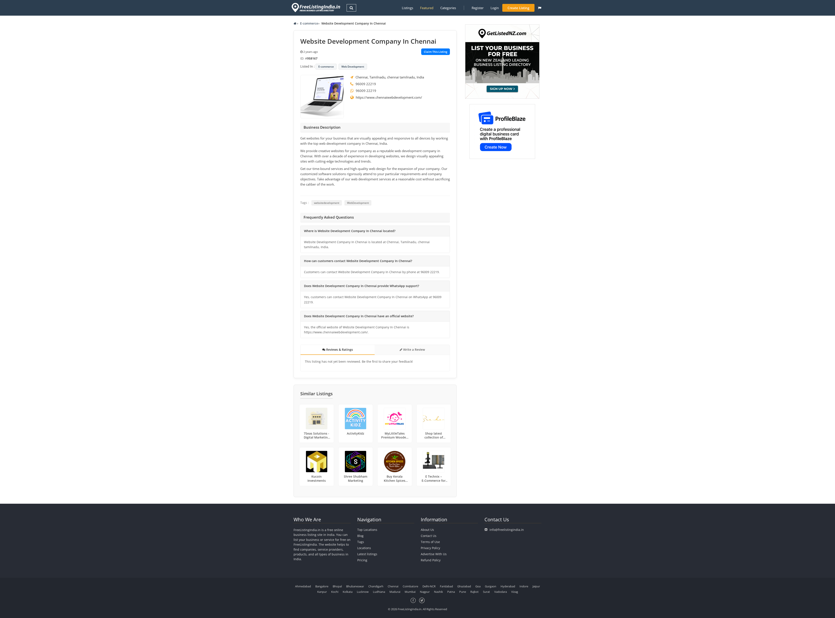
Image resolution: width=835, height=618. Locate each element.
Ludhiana (379, 592)
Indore (523, 586)
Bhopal (337, 586)
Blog (360, 536)
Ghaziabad (464, 586)
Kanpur (322, 592)
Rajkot (474, 592)
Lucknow (363, 592)
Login (495, 8)
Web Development (352, 66)
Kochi (334, 592)
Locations (364, 548)
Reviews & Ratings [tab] (339, 349)
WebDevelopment (358, 203)
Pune (462, 592)
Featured (426, 8)
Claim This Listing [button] (435, 52)
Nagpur (425, 592)
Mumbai (410, 592)
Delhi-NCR (429, 586)
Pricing (362, 560)
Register (478, 8)
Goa (478, 586)
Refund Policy (431, 560)
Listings (407, 8)
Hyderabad (508, 586)
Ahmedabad (303, 586)
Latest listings (367, 554)
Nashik (438, 592)
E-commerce (309, 23)
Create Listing (518, 8)
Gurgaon (490, 586)
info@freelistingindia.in (506, 530)
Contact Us (428, 536)
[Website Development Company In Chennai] (322, 96)
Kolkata (347, 592)
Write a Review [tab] (413, 349)
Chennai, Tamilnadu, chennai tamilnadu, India (390, 77)
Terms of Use (430, 542)
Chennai (393, 586)
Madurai (394, 592)
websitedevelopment (326, 203)
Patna (451, 592)
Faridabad (446, 586)
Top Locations (367, 530)
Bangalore (321, 586)
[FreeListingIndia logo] (316, 7)
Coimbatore (410, 586)
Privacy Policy (430, 548)
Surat (486, 592)
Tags (360, 542)
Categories (448, 8)
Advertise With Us (434, 554)
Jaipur (536, 586)
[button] (539, 8)
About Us (427, 530)
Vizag (514, 592)
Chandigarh (375, 586)
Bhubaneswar (355, 586)
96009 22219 (366, 84)
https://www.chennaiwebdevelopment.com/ (389, 97)
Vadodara (500, 592)
